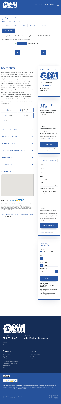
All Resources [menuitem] (6, 354)
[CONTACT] (8, 31)
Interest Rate (43, 268)
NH (12, 214)
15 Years (51, 251)
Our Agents (47, 92)
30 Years (44, 251)
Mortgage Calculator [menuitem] (8, 365)
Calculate (48, 278)
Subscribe (49, 144)
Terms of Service (48, 232)
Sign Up (35, 4)
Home (2, 214)
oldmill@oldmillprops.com (36, 337)
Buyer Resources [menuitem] (7, 357)
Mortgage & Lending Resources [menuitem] (11, 361)
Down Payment (44, 262)
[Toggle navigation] (58, 5)
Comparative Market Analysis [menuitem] (10, 363)
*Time (41, 182)
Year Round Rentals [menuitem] (35, 357)
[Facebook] (3, 344)
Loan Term (43, 249)
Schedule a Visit (53, 160)
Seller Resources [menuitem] (7, 359)
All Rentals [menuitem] (33, 359)
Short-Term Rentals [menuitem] (35, 354)
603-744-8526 (50, 5)
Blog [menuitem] (4, 367)
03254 (31, 214)
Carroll (16, 214)
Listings (8, 214)
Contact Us (42, 92)
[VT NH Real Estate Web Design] (53, 397)
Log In (40, 4)
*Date (41, 176)
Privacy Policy (49, 138)
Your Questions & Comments (47, 188)
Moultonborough (24, 214)
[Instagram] (6, 344)
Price (41, 255)
